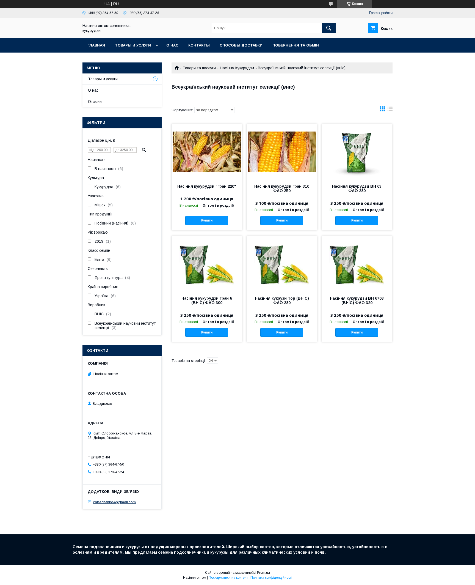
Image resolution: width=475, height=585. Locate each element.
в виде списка (390, 110)
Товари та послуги (199, 68)
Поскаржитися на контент (228, 577)
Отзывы (95, 101)
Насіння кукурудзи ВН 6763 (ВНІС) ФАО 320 (357, 300)
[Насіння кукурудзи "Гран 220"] (207, 151)
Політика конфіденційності (271, 577)
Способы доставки (241, 45)
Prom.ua (263, 573)
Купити (206, 220)
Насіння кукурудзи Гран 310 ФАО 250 (281, 188)
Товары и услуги (133, 45)
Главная (96, 45)
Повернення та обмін (295, 45)
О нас (172, 45)
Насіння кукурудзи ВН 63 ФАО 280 (357, 188)
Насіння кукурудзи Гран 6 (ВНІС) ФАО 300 (206, 300)
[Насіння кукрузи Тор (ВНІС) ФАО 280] (282, 263)
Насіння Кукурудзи (237, 68)
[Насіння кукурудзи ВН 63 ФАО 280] (357, 151)
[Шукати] (329, 28)
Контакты (199, 45)
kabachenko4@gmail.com (114, 502)
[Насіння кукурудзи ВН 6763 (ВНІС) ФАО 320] (357, 263)
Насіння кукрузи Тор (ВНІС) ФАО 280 (282, 300)
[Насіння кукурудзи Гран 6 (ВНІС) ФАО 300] (207, 263)
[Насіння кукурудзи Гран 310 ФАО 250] (282, 151)
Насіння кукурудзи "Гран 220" (206, 186)
